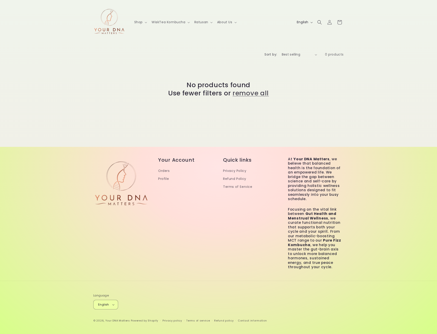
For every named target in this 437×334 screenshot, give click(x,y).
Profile (163, 178)
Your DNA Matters (117, 320)
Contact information (252, 320)
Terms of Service (237, 186)
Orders (164, 170)
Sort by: (270, 54)
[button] (140, 22)
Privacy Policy (234, 170)
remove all (251, 93)
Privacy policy (172, 320)
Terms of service (198, 320)
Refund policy (224, 320)
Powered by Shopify (144, 320)
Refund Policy (234, 178)
